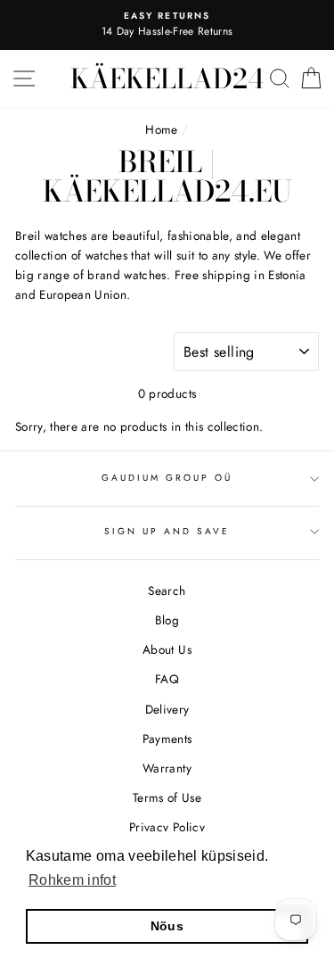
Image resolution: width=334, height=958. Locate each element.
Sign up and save (167, 531)
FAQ (167, 679)
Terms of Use (167, 797)
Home (161, 129)
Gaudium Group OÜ (167, 477)
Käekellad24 (167, 78)
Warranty (167, 768)
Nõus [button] (167, 926)
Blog (167, 620)
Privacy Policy (167, 827)
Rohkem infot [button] (72, 880)
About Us (167, 649)
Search (166, 590)
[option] (167, 25)
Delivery (167, 709)
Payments (167, 738)
